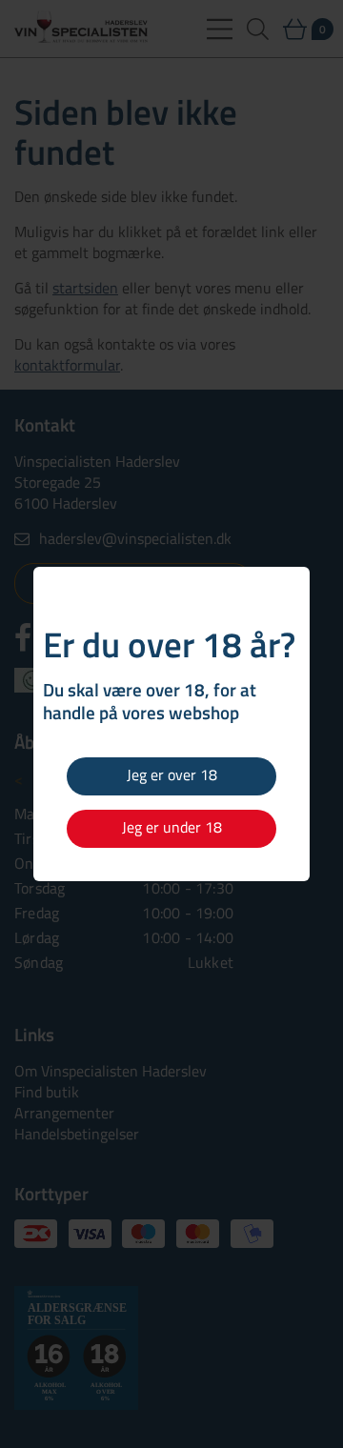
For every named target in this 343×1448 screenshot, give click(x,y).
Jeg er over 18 (172, 774)
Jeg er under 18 (172, 826)
